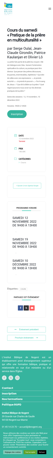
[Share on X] (26, 308)
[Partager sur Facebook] (20, 308)
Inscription (17, 114)
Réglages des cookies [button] (13, 452)
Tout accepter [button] (30, 452)
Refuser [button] (42, 452)
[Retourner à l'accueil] (8, 8)
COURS (23, 289)
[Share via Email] (32, 308)
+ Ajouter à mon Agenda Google (27, 186)
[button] (49, 8)
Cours (23, 163)
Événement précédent (29, 329)
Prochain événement (24, 338)
